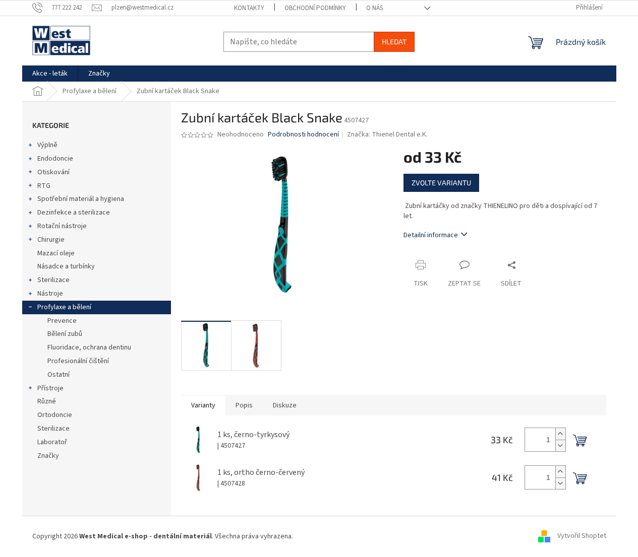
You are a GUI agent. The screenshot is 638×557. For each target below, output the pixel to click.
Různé (46, 401)
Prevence (62, 321)
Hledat (394, 41)
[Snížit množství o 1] (560, 445)
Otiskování (53, 172)
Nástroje (50, 294)
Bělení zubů (64, 334)
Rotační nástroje (62, 226)
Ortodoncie (54, 415)
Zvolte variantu (441, 182)
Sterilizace (53, 280)
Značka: (387, 134)
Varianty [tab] (203, 405)
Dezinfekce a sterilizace (73, 212)
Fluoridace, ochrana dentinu (89, 347)
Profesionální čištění (78, 361)
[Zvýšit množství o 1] (560, 434)
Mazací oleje (56, 253)
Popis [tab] (244, 405)
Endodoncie (55, 159)
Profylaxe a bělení (64, 307)
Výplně (47, 145)
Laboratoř (52, 442)
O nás (374, 8)
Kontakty (249, 8)
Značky (48, 456)
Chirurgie (51, 240)
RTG (43, 186)
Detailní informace (430, 235)
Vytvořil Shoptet (581, 536)
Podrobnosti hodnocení (303, 135)
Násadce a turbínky (66, 266)
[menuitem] (50, 73)
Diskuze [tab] (285, 405)
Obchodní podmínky (315, 8)
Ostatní (58, 375)
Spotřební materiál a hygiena (80, 199)
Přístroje (50, 388)
